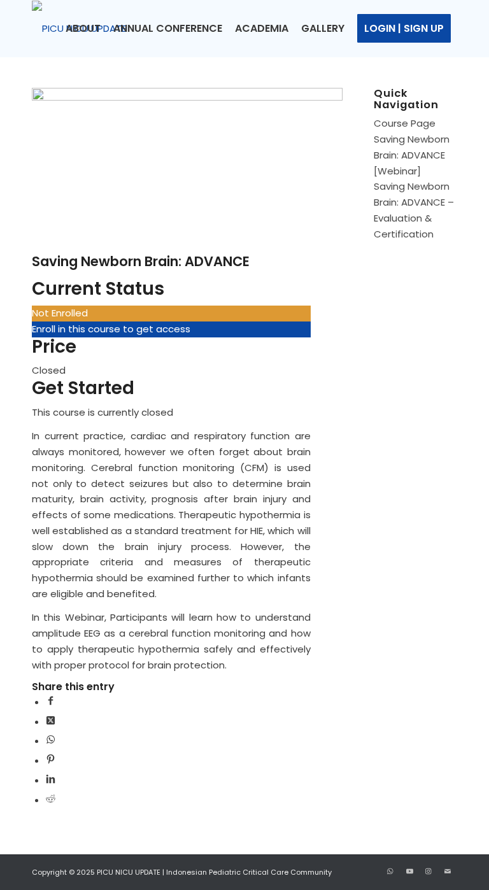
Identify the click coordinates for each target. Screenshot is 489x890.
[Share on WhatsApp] (50, 740)
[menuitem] (83, 29)
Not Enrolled (60, 313)
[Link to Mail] (447, 870)
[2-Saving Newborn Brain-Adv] (187, 97)
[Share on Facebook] (50, 702)
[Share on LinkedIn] (50, 780)
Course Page (405, 123)
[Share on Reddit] (50, 800)
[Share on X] (50, 721)
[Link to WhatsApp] (390, 870)
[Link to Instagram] (428, 870)
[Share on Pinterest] (50, 760)
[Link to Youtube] (409, 870)
